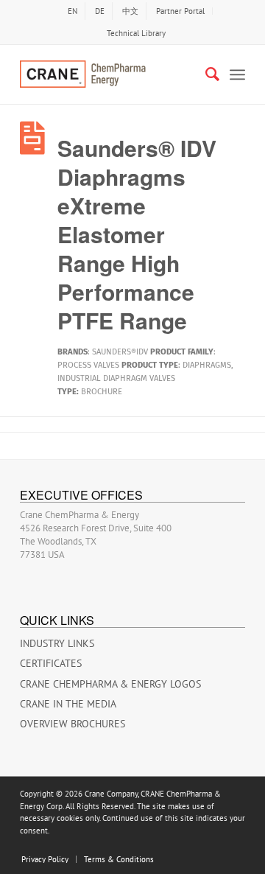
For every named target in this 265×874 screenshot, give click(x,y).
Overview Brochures (72, 723)
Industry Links (57, 643)
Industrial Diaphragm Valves (116, 378)
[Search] (205, 74)
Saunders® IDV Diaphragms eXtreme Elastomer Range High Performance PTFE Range (136, 234)
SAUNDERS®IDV (120, 352)
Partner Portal (180, 11)
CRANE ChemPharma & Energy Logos (110, 684)
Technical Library (136, 33)
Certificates (51, 663)
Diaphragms (207, 365)
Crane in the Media (68, 703)
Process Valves (88, 365)
